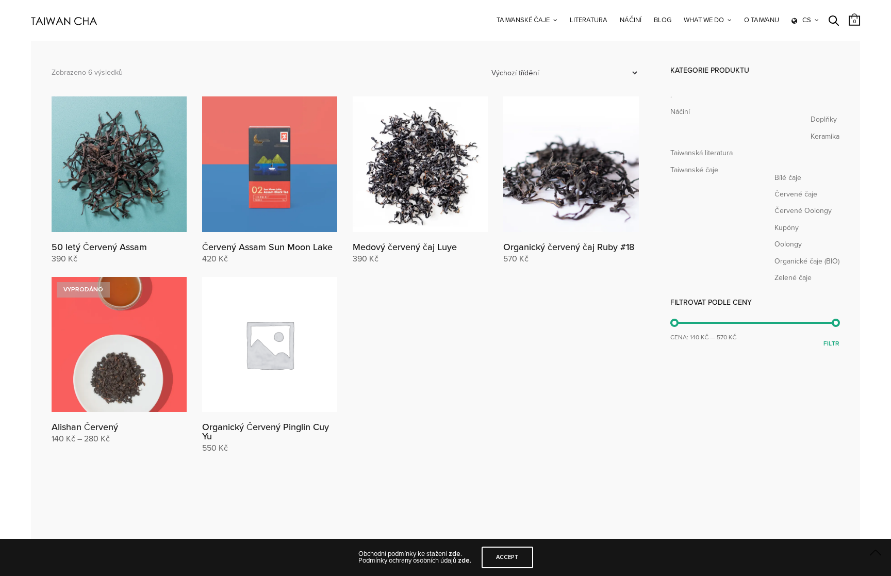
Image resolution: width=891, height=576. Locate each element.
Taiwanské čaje (523, 20)
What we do (704, 20)
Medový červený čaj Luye (405, 247)
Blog (662, 20)
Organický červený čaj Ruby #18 (569, 247)
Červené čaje (795, 194)
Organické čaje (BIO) (806, 261)
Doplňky (824, 119)
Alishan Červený (85, 427)
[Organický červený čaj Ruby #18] (570, 164)
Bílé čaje (787, 177)
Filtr (831, 344)
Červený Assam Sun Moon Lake (267, 247)
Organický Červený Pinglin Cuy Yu (265, 431)
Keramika (825, 136)
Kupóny (786, 227)
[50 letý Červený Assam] (119, 164)
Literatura (588, 20)
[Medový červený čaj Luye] (420, 164)
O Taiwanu (761, 20)
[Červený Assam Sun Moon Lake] (269, 164)
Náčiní (630, 20)
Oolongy (788, 244)
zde (454, 554)
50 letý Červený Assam (99, 247)
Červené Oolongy (803, 210)
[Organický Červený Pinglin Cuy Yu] (269, 344)
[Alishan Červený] (119, 344)
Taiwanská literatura (701, 153)
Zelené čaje (793, 277)
